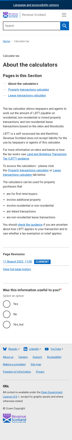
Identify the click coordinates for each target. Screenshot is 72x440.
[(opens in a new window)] (6, 386)
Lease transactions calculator (27, 95)
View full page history (17, 269)
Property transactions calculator (28, 89)
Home (6, 41)
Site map (36, 364)
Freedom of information (17, 371)
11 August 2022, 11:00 (17, 261)
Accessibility (54, 357)
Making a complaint (14, 364)
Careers (23, 357)
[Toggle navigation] (64, 14)
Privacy (40, 371)
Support (37, 357)
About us (8, 357)
